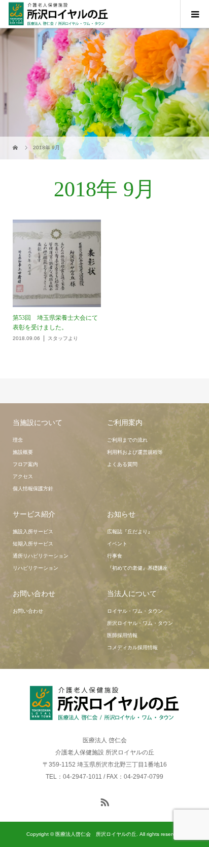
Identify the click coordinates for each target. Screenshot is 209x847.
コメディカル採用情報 (132, 647)
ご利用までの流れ (127, 440)
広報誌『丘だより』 (130, 531)
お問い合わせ (28, 611)
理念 (18, 440)
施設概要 (23, 452)
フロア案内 (25, 464)
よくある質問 (122, 464)
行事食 (114, 556)
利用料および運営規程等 (135, 452)
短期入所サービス (33, 543)
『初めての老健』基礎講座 (137, 568)
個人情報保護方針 (33, 488)
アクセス (23, 476)
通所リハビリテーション (40, 556)
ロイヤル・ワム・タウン (135, 611)
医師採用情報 (122, 635)
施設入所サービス (33, 531)
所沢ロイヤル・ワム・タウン (140, 623)
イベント (117, 543)
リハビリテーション (35, 568)
